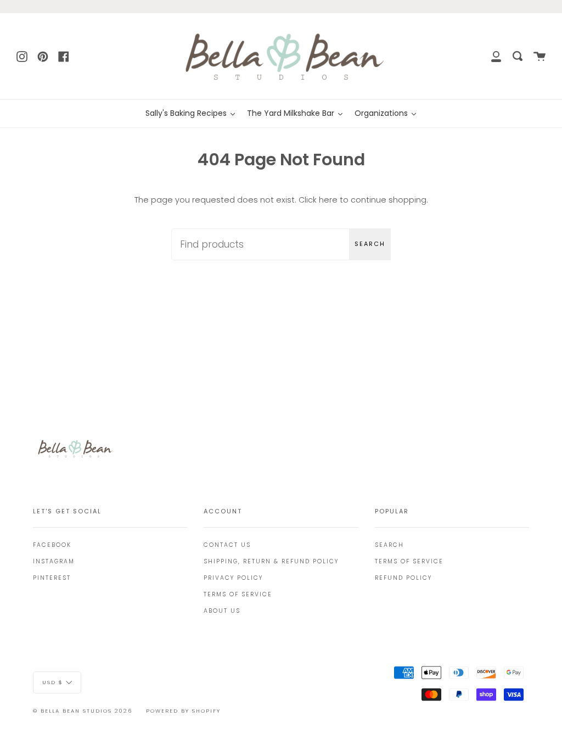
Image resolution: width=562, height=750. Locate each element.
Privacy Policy (233, 578)
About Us (222, 611)
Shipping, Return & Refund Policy (271, 561)
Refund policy (403, 578)
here (328, 199)
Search (370, 243)
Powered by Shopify (183, 710)
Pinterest (52, 578)
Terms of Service (238, 594)
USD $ (52, 681)
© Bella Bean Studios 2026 (82, 710)
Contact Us (227, 545)
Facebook (52, 545)
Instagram (54, 561)
